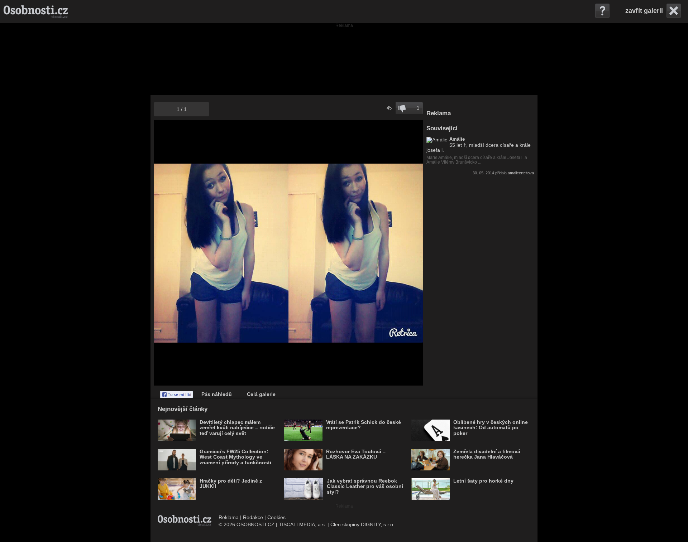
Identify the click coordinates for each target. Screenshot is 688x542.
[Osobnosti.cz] (36, 11)
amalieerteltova (521, 173)
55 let (455, 145)
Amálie (457, 139)
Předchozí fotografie (221, 253)
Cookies (276, 517)
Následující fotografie (355, 253)
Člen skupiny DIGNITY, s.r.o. (362, 524)
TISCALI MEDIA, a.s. (302, 524)
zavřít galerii (644, 10)
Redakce (253, 517)
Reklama (229, 517)
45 (389, 108)
